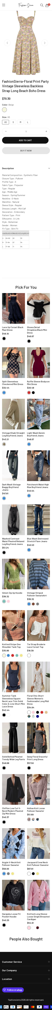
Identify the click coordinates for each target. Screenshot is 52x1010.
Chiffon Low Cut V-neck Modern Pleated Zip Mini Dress (12, 811)
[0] (47, 5)
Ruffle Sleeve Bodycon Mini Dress (38, 382)
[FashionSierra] (26, 5)
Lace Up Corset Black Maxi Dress (12, 328)
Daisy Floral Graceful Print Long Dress (37, 758)
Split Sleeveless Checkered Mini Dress (12, 382)
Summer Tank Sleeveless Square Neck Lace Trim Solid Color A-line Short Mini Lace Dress (13, 701)
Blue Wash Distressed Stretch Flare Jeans (37, 540)
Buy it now (26, 150)
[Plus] (46, 131)
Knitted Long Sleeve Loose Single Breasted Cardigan (38, 916)
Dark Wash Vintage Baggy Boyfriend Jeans (11, 487)
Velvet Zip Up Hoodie (12, 592)
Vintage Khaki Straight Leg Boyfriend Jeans (13, 434)
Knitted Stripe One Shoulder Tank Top (11, 645)
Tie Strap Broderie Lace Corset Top (36, 645)
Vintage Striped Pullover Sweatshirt (37, 594)
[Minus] (5, 131)
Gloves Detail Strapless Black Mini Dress (37, 330)
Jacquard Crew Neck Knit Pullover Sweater (38, 863)
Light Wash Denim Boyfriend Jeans (36, 434)
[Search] (41, 5)
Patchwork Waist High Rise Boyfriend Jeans (38, 485)
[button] (45, 43)
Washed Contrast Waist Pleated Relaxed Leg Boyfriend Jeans (13, 541)
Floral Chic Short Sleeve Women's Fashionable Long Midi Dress (38, 699)
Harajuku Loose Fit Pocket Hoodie (11, 915)
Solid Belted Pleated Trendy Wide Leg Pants (13, 758)
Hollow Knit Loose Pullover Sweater (36, 809)
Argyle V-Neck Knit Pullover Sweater (11, 863)
